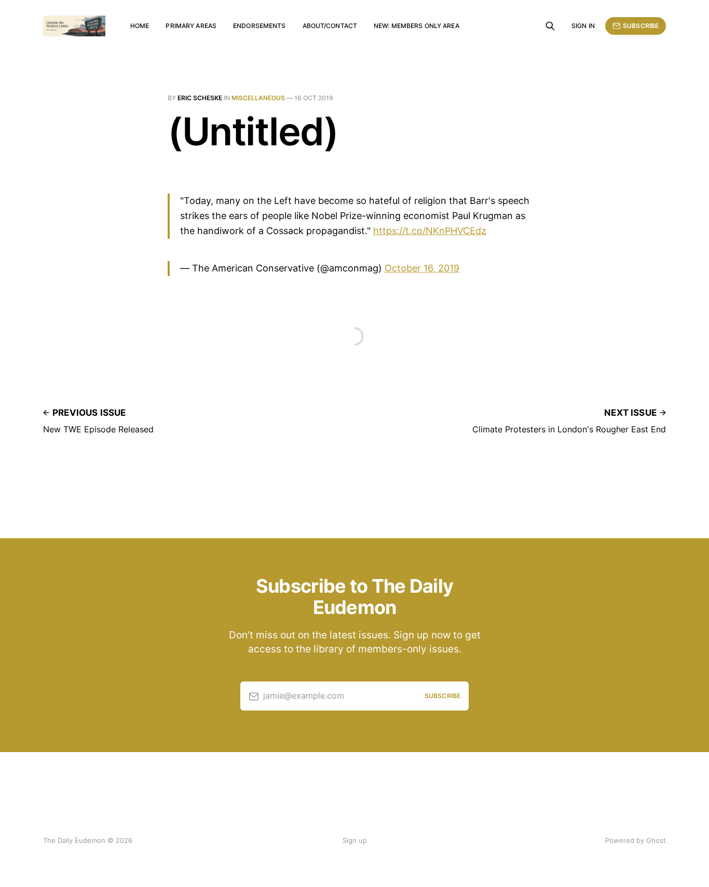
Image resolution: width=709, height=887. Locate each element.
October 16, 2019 (422, 268)
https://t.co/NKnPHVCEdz (429, 230)
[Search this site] (550, 26)
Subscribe (641, 26)
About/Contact (330, 26)
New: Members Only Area (416, 26)
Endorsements (259, 26)
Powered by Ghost (635, 840)
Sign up (355, 840)
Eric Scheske (200, 98)
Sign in (583, 26)
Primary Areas (191, 26)
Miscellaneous (258, 98)
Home (139, 26)
